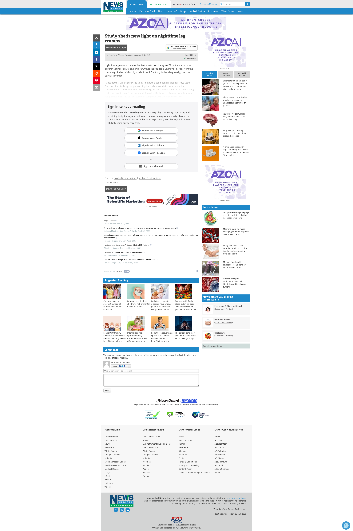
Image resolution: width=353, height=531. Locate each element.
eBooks (108, 476)
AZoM (217, 436)
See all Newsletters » (212, 346)
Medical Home (136, 4)
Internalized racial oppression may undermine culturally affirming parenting (137, 337)
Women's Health (222, 319)
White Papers (111, 451)
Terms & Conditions (188, 461)
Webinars (147, 461)
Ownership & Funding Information (194, 472)
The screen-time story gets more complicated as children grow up (185, 336)
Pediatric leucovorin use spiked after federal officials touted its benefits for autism (162, 337)
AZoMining (219, 458)
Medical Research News (125, 178)
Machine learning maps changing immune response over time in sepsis (236, 232)
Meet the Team (185, 440)
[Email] (96, 87)
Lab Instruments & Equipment (156, 443)
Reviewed (191, 58)
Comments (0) (111, 182)
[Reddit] (96, 73)
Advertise (183, 454)
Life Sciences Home (159, 4)
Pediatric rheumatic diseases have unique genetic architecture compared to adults (161, 305)
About (181, 436)
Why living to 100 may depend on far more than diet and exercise (235, 133)
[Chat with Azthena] (346, 525)
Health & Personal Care (115, 465)
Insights (108, 458)
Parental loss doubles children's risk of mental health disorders (138, 304)
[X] (96, 66)
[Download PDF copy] (96, 37)
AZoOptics (219, 447)
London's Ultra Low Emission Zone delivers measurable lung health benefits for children (114, 337)
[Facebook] (96, 59)
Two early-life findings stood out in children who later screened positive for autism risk (185, 305)
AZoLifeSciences (222, 469)
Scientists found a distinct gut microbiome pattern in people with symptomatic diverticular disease (235, 84)
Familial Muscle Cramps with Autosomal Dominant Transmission (129, 260)
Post (107, 390)
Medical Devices (112, 469)
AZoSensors (220, 454)
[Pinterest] (96, 80)
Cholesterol (219, 333)
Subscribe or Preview (223, 309)
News (107, 443)
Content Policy (185, 469)
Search (182, 443)
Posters (108, 479)
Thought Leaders (112, 454)
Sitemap (182, 451)
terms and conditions (236, 498)
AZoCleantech (221, 443)
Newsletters (184, 447)
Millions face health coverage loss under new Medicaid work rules (234, 265)
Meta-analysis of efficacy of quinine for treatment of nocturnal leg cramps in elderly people (140, 228)
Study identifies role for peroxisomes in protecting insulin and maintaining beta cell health (235, 249)
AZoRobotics (220, 451)
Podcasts (109, 483)
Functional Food (112, 440)
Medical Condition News (150, 178)
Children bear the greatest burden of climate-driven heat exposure (112, 305)
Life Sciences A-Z (150, 447)
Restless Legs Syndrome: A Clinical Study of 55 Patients (126, 245)
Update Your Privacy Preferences (230, 509)
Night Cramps (109, 221)
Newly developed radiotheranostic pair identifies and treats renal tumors (235, 282)
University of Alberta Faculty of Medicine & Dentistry (129, 55)
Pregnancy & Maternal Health (228, 306)
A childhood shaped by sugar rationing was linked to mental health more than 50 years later (236, 151)
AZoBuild (219, 465)
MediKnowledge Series (115, 461)
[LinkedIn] (96, 52)
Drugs (107, 472)
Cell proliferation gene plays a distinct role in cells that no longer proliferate (236, 215)
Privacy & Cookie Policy (189, 465)
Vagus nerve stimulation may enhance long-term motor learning (234, 116)
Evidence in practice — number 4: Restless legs (123, 252)
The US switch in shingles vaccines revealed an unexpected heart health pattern (235, 101)
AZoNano (219, 440)
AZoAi (217, 472)
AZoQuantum (221, 461)
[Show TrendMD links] (197, 271)
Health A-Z (109, 447)
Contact (182, 458)
